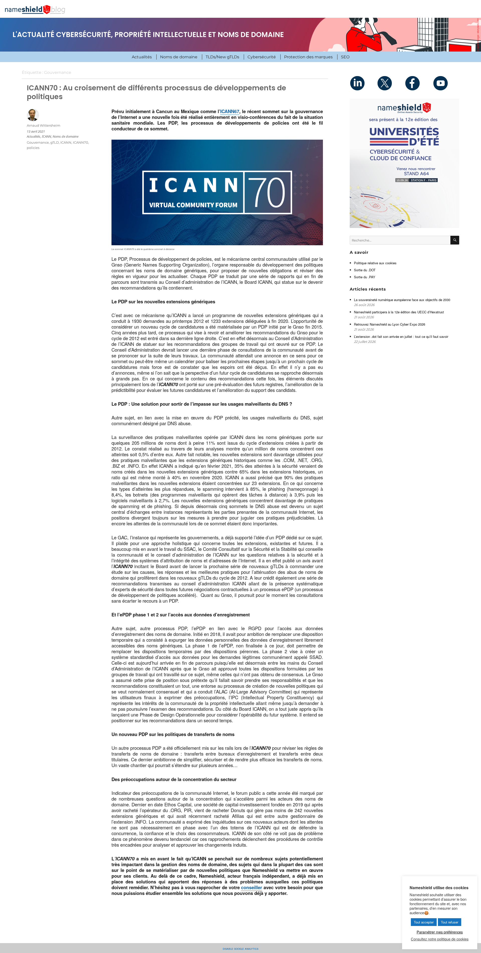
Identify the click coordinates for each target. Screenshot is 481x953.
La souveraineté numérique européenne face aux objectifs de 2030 (402, 299)
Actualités (142, 57)
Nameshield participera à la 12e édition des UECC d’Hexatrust (399, 312)
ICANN (46, 136)
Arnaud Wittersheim (43, 125)
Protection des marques (308, 57)
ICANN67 (229, 111)
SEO (345, 57)
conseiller (251, 887)
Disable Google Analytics (240, 948)
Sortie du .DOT (365, 270)
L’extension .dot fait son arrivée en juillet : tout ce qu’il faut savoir (401, 336)
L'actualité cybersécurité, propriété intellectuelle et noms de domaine (148, 35)
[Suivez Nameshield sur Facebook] (418, 83)
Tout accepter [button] (424, 922)
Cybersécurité (262, 57)
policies (33, 148)
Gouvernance (38, 142)
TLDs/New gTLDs (222, 57)
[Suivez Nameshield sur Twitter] (390, 83)
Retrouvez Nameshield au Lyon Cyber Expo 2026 (389, 324)
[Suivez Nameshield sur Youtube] (445, 83)
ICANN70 (80, 142)
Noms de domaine (178, 57)
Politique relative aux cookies (375, 263)
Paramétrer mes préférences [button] (440, 931)
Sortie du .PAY (364, 277)
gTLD (54, 142)
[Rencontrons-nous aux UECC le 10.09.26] (404, 163)
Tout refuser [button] (449, 922)
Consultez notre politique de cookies (439, 939)
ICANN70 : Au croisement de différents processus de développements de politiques (156, 92)
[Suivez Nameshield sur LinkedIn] (363, 83)
